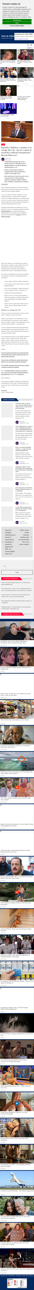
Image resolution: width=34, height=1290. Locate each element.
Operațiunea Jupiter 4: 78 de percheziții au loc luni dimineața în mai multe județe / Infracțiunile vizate (16, 607)
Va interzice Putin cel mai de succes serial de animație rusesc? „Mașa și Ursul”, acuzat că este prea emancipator (15, 595)
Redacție (7, 158)
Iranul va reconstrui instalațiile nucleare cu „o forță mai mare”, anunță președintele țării (23, 449)
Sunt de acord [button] (17, 20)
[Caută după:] (17, 566)
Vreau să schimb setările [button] (17, 25)
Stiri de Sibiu (7, 36)
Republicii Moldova (5, 211)
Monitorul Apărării (5, 216)
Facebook (18, 214)
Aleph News (21, 374)
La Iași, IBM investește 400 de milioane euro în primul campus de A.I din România (23, 508)
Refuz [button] (17, 23)
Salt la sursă (4, 390)
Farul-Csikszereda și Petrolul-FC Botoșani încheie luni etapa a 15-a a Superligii (23, 489)
